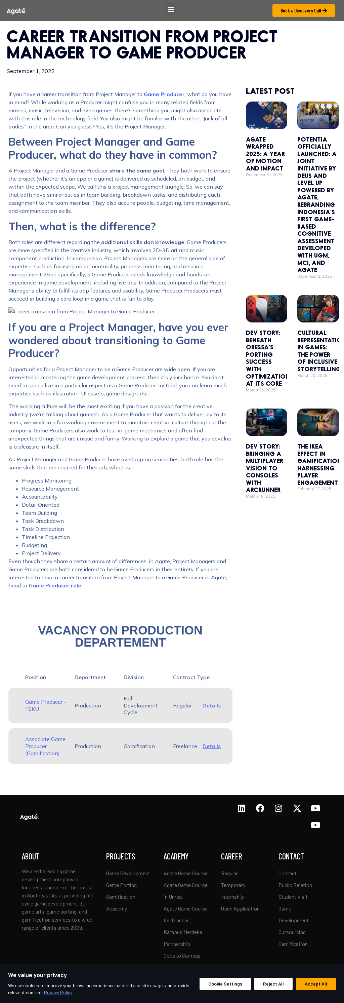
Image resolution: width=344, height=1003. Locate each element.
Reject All (273, 984)
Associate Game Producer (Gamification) (45, 746)
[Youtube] (315, 808)
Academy (116, 908)
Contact (287, 873)
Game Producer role (55, 585)
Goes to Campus (182, 955)
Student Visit (293, 896)
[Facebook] (260, 808)
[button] (170, 8)
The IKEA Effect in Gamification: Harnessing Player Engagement (320, 464)
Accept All (316, 984)
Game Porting (121, 885)
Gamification (120, 896)
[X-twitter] (297, 808)
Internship (232, 896)
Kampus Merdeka (183, 932)
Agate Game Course (186, 873)
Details (212, 705)
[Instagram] (278, 808)
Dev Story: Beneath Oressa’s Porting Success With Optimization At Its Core (268, 358)
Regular (229, 873)
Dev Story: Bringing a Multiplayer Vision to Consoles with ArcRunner (264, 468)
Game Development (128, 873)
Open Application (240, 908)
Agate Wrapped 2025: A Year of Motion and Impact (265, 154)
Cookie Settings (225, 984)
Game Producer (164, 94)
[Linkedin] (241, 808)
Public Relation (295, 885)
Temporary (233, 885)
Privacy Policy (58, 992)
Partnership (177, 943)
